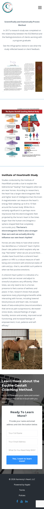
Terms (22, 490)
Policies (22, 495)
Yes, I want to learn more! (22, 460)
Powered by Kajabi (22, 484)
